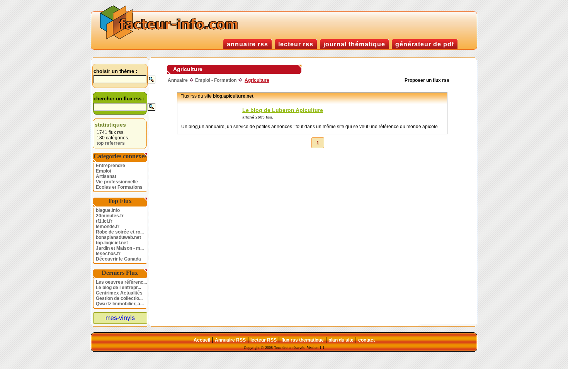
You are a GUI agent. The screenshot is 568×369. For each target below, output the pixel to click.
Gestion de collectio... (119, 298)
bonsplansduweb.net (118, 237)
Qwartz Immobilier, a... (120, 303)
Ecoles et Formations (119, 187)
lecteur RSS (263, 340)
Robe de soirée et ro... (120, 232)
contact (366, 340)
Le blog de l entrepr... (118, 287)
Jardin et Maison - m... (120, 248)
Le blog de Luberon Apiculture (282, 110)
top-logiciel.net (112, 242)
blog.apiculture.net (233, 96)
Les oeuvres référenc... (121, 282)
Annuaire (178, 80)
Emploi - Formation (215, 80)
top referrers (111, 143)
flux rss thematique (302, 340)
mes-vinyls (120, 318)
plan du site (341, 340)
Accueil (202, 340)
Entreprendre (110, 165)
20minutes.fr (110, 215)
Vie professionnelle (117, 181)
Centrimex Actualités (119, 293)
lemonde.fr (107, 226)
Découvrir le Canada (118, 259)
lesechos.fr (108, 253)
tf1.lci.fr (104, 221)
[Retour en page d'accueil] (171, 38)
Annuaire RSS (230, 340)
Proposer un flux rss (427, 80)
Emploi (103, 171)
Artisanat (106, 176)
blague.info (108, 210)
